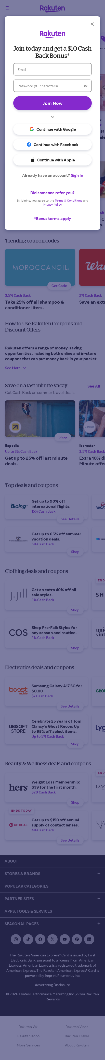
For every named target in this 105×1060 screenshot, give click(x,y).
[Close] (92, 24)
